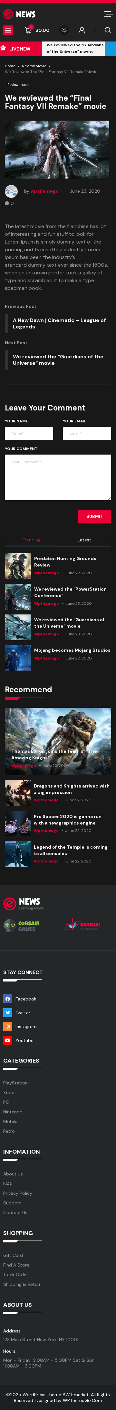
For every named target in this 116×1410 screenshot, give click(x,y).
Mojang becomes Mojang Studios (72, 650)
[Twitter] (7, 1012)
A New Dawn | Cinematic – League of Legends (59, 323)
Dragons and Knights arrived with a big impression (72, 789)
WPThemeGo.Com (82, 1400)
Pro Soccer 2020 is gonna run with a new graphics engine (68, 820)
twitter (22, 1013)
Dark (64, 30)
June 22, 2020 (78, 573)
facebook (25, 999)
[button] (8, 30)
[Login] (82, 30)
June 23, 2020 (85, 191)
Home (10, 66)
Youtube (24, 1040)
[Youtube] (7, 1040)
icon (108, 14)
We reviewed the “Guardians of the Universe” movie (58, 359)
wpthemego (45, 191)
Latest (84, 540)
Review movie (34, 66)
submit (94, 516)
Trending (32, 540)
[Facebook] (7, 998)
